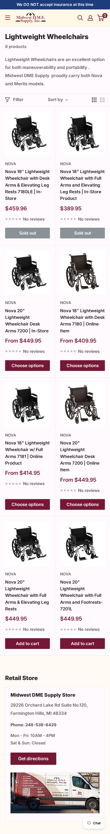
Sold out (27, 233)
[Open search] (80, 18)
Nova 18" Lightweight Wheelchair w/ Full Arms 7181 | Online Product (27, 453)
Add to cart (27, 643)
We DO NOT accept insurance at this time (55, 4)
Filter (18, 99)
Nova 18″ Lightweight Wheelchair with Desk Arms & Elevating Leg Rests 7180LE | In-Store (27, 185)
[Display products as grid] (94, 100)
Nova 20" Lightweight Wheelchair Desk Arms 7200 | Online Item (80, 456)
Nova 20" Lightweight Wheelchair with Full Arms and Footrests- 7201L (81, 595)
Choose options (28, 365)
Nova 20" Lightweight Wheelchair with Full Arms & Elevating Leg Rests (27, 595)
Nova (10, 163)
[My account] (90, 18)
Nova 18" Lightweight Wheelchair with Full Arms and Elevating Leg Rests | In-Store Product (82, 185)
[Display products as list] (102, 100)
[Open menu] (7, 18)
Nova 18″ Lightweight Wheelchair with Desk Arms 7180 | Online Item (82, 320)
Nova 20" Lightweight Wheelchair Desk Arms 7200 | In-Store (27, 320)
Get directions (33, 758)
